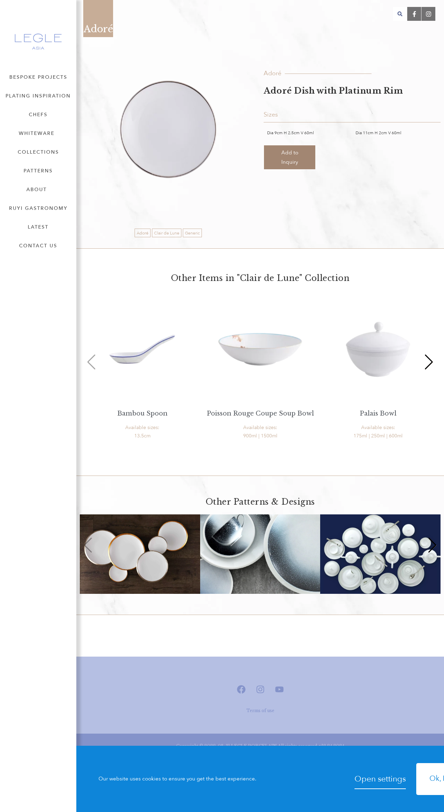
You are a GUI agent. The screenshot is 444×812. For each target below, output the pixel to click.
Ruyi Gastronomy (38, 208)
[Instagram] (260, 689)
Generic (192, 233)
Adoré (142, 233)
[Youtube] (279, 689)
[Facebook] (241, 689)
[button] (400, 14)
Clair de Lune (166, 233)
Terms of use (260, 710)
